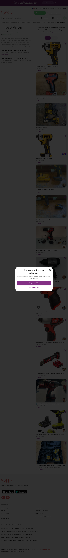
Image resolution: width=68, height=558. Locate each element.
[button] (50, 270)
